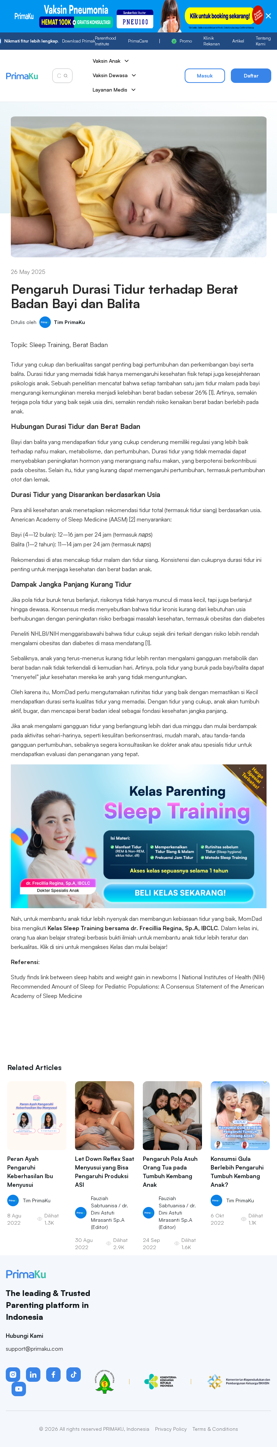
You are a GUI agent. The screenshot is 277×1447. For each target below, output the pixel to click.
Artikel (238, 41)
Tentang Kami (263, 40)
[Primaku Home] (22, 75)
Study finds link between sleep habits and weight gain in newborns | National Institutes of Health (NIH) (138, 977)
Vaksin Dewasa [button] (110, 75)
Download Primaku (49, 41)
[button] (13, 1374)
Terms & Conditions (215, 1429)
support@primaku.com (34, 1348)
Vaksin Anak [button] (106, 61)
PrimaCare (138, 41)
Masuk (205, 75)
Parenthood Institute (105, 40)
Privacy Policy (171, 1429)
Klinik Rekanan (211, 40)
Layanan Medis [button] (110, 89)
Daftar (251, 75)
